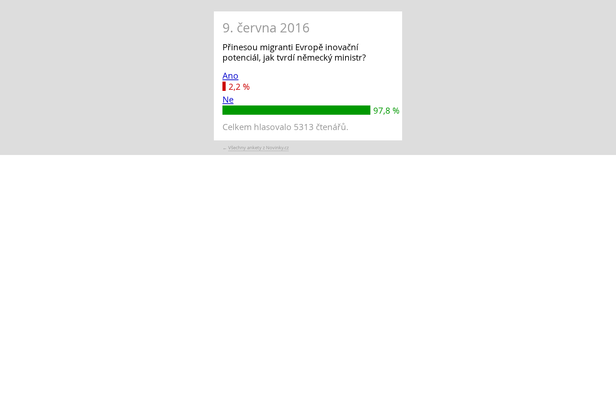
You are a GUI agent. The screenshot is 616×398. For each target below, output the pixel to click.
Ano (230, 75)
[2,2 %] (224, 86)
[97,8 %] (296, 110)
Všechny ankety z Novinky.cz (258, 148)
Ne (227, 99)
